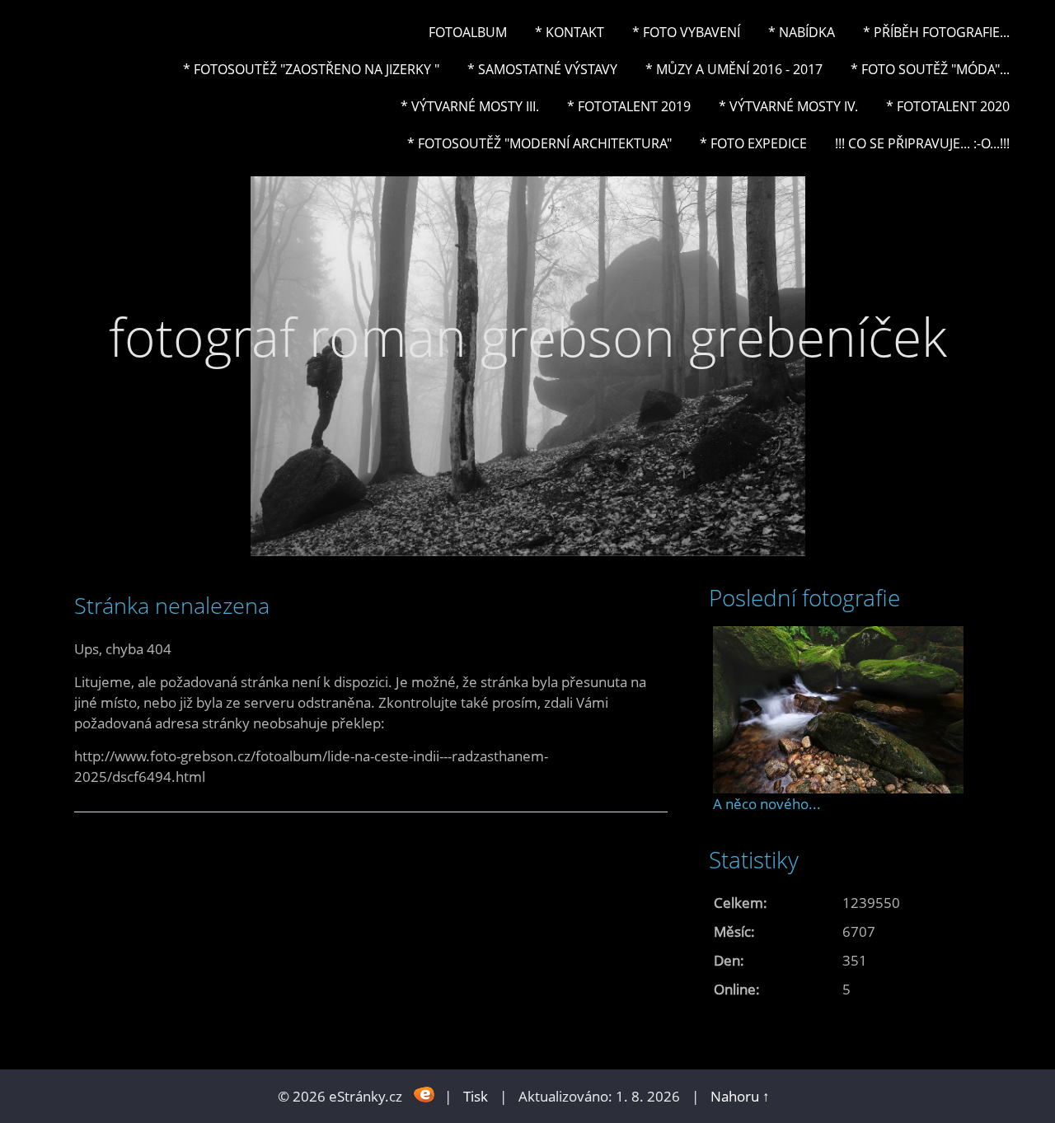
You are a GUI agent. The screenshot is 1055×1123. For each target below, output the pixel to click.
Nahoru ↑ (740, 1096)
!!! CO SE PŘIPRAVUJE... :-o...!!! (922, 143)
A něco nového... (767, 803)
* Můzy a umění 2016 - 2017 (734, 69)
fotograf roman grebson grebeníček (528, 336)
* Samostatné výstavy (542, 69)
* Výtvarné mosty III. (470, 106)
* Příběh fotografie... (936, 32)
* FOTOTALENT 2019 (629, 106)
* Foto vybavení (686, 32)
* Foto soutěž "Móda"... (930, 69)
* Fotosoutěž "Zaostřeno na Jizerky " (311, 69)
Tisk (475, 1096)
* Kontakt (569, 32)
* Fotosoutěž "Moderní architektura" (539, 143)
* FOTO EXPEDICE (753, 143)
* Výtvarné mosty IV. (788, 106)
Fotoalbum (468, 32)
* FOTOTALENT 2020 (948, 106)
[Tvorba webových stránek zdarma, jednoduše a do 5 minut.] (425, 1094)
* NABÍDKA (801, 32)
